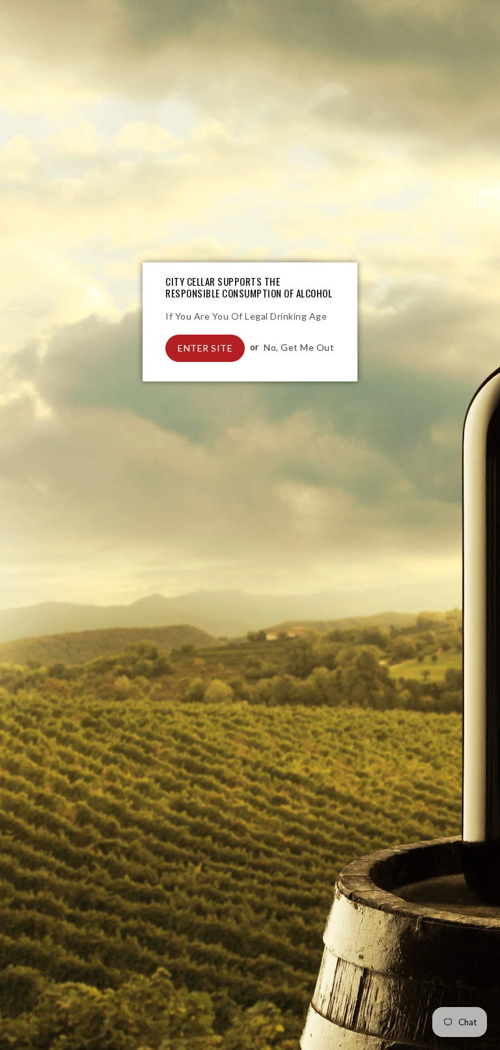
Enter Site (205, 347)
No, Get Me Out (299, 346)
